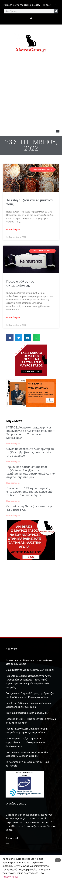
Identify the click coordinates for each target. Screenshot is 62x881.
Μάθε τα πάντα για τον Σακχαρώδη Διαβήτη (30, 669)
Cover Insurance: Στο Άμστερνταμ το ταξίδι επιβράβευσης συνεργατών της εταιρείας (30, 452)
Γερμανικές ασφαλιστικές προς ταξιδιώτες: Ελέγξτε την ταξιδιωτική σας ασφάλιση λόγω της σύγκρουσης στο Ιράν (30, 472)
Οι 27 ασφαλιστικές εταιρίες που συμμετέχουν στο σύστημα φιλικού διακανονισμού (25, 742)
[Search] (56, 11)
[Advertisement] (31, 91)
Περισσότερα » (13, 229)
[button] (57, 131)
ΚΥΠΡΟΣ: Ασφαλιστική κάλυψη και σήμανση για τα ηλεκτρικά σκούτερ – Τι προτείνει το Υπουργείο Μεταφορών (30, 432)
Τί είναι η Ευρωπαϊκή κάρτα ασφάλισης (27, 712)
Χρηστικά (11, 649)
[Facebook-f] (31, 18)
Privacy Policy (10, 876)
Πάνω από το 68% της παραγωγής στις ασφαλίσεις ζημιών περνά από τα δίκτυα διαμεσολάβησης (29, 492)
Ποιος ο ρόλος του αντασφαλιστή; (20, 283)
